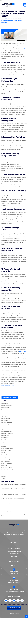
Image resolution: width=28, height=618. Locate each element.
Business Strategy (5, 412)
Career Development (6, 414)
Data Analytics (4, 427)
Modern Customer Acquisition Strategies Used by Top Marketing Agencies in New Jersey (13, 503)
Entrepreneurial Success (7, 433)
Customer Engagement (6, 422)
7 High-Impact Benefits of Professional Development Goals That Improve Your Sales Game (13, 499)
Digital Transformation (6, 429)
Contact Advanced (14, 561)
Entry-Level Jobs (5, 437)
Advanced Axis (22, 351)
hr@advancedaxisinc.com (7, 385)
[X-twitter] (10, 600)
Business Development (7, 21)
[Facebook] (6, 600)
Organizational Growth (6, 463)
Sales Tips (3, 476)
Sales (2, 472)
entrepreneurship (5, 435)
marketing (4, 22)
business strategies (5, 410)
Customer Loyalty (5, 425)
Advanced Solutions (14, 548)
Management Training (6, 450)
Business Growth (5, 407)
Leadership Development (7, 448)
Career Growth (18, 21)
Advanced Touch (14, 546)
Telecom (3, 478)
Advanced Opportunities (14, 551)
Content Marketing (5, 418)
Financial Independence (6, 440)
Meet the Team (14, 559)
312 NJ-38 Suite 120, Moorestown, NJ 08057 (14, 591)
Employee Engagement (6, 431)
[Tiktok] (22, 600)
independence (4, 442)
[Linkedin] (14, 600)
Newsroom (14, 556)
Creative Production (5, 420)
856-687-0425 (14, 573)
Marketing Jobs (4, 457)
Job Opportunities (5, 444)
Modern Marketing (5, 459)
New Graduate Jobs (5, 461)
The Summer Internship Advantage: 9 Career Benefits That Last (13, 489)
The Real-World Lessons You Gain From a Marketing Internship (13, 515)
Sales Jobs (3, 474)
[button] (26, 616)
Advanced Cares (14, 554)
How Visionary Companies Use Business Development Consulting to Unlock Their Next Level (13, 485)
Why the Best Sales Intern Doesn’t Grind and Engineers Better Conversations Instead (13, 495)
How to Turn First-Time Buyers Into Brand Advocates (13, 506)
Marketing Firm (4, 455)
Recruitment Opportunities (7, 470)
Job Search (3, 446)
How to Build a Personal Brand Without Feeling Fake (13, 492)
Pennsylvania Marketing (6, 467)
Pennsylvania (4, 465)
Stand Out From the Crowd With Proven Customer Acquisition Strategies (12, 511)
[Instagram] (18, 600)
